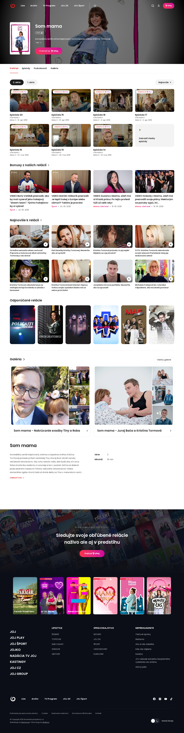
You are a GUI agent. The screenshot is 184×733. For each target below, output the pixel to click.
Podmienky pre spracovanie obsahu (24, 713)
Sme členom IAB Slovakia (82, 713)
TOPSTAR (56, 639)
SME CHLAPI (57, 644)
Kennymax (25, 722)
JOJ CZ (15, 668)
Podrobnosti (40, 68)
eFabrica (45, 722)
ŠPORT (97, 644)
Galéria (54, 68)
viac (37, 43)
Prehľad (14, 68)
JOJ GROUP (19, 674)
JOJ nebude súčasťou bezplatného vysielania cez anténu (152, 660)
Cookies (45, 713)
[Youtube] (166, 699)
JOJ (13, 632)
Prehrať (88, 553)
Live (23, 5)
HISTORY (56, 654)
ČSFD (38, 33)
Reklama (139, 639)
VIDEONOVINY (100, 649)
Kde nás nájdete (143, 649)
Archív (33, 5)
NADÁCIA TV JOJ (23, 656)
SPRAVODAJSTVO (104, 628)
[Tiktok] (171, 699)
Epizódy (26, 68)
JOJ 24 (64, 5)
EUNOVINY (99, 654)
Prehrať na (44, 51)
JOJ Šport (79, 5)
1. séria (30, 82)
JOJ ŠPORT (18, 644)
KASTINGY (18, 662)
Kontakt (98, 713)
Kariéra (139, 654)
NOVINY (97, 634)
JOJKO (15, 650)
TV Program (49, 5)
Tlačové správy (143, 634)
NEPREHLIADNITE (144, 628)
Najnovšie (163, 82)
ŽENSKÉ (55, 634)
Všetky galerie (164, 359)
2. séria (16, 82)
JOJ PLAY (17, 637)
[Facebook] (154, 699)
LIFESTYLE (57, 628)
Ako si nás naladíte (144, 644)
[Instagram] (160, 699)
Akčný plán (141, 667)
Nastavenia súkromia (60, 713)
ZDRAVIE (56, 649)
